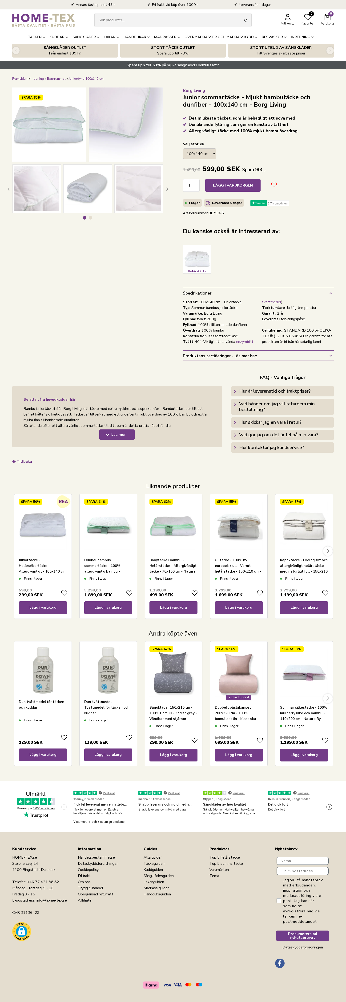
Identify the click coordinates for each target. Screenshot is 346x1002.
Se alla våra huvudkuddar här (50, 399)
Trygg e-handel (90, 888)
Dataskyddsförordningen (98, 863)
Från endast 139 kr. (65, 50)
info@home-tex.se (51, 900)
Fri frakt (84, 875)
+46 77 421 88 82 (43, 882)
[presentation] (16, 51)
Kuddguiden (153, 869)
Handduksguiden (157, 894)
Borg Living (194, 90)
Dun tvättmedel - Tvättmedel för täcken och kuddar (106, 707)
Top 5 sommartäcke (226, 863)
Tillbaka (24, 461)
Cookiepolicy (88, 869)
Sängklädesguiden (159, 875)
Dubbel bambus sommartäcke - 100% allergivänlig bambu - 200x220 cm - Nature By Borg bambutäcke (104, 571)
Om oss (84, 882)
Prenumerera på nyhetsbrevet (302, 935)
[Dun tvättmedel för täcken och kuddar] (43, 670)
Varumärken (219, 869)
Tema (214, 875)
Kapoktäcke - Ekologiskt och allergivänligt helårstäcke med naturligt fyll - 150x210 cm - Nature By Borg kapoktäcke (304, 571)
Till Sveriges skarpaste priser (281, 50)
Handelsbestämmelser (97, 857)
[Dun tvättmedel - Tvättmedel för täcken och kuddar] (108, 670)
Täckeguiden (154, 863)
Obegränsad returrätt (95, 894)
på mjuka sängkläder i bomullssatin (173, 65)
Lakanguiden (154, 882)
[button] (85, 218)
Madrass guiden (156, 888)
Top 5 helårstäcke (224, 857)
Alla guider (153, 857)
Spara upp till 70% (173, 50)
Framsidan (20, 78)
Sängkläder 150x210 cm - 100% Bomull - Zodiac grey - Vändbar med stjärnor (173, 713)
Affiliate (85, 900)
